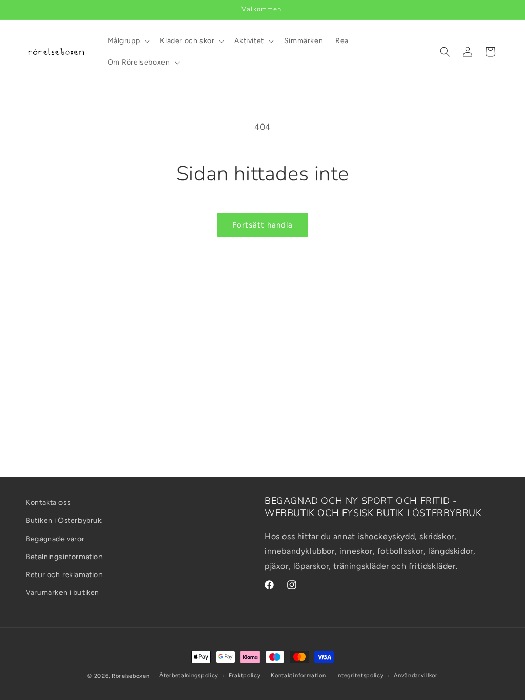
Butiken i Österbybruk (64, 520)
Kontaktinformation (298, 675)
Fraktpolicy (245, 675)
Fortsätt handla (262, 225)
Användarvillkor (416, 675)
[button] (128, 41)
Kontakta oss (48, 502)
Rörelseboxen (130, 676)
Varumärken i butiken (62, 592)
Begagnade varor (55, 538)
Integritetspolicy (360, 675)
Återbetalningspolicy (188, 675)
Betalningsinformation (64, 556)
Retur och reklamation (64, 574)
